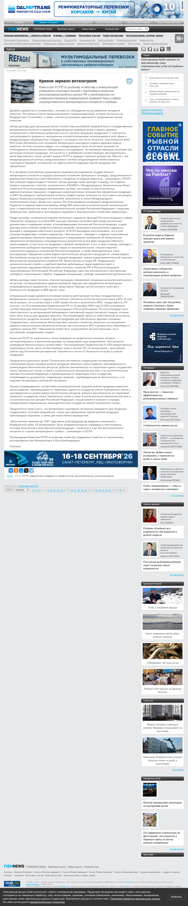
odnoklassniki (156, 49)
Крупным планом (152, 583)
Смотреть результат (151, 110)
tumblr (162, 49)
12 (58, 490)
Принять (176, 897)
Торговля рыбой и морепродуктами (22, 43)
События (148, 700)
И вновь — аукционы (64, 35)
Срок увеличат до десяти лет (164, 78)
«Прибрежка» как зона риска (162, 662)
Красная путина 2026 (88, 43)
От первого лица (152, 211)
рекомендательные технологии (47, 902)
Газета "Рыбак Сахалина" (139, 22)
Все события (178, 770)
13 (61, 490)
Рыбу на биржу (106, 40)
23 (96, 490)
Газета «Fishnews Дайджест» (78, 22)
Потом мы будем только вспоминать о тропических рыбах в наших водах (159, 455)
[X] (26, 470)
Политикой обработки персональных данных (135, 898)
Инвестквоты (89, 29)
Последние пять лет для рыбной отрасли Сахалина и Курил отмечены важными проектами (162, 305)
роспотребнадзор (84, 476)
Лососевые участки (89, 35)
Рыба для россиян (113, 35)
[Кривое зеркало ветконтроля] (22, 91)
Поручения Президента (16, 40)
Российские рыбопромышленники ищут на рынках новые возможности (162, 565)
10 (51, 490)
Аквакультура (146, 40)
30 (120, 490)
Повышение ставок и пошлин (59, 43)
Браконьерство (87, 40)
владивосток (50, 476)
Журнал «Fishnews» (48, 22)
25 (103, 490)
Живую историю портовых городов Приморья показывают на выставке (162, 728)
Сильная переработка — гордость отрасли (27, 35)
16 (71, 490)
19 (82, 490)
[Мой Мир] (21, 470)
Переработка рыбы (126, 40)
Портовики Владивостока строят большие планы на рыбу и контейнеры (162, 760)
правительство (66, 476)
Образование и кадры (113, 43)
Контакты (19, 22)
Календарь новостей (28, 486)
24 (99, 490)
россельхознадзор (104, 476)
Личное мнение (151, 504)
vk (143, 49)
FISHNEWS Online (43, 29)
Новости (10, 49)
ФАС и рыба (134, 43)
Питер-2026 (70, 40)
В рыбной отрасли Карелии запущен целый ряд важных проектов (158, 238)
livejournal (168, 49)
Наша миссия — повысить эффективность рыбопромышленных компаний (160, 395)
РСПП (25, 476)
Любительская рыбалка (155, 43)
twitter (150, 49)
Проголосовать (152, 113)
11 (54, 490)
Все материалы (177, 315)
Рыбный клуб (112, 29)
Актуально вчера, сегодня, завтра (144, 35)
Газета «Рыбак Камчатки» (169, 22)
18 (78, 490)
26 (106, 490)
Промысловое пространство (47, 40)
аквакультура (36, 476)
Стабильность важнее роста (160, 425)
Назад (9, 476)
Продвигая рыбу (151, 778)
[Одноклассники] (16, 470)
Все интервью (177, 495)
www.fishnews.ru (33, 884)
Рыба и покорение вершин (162, 607)
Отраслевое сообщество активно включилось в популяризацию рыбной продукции (162, 272)
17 (75, 490)
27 (110, 490)
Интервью (148, 368)
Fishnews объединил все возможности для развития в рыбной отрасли (160, 531)
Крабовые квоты (66, 29)
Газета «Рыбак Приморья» (108, 22)
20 (85, 490)
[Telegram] (31, 470)
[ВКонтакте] (11, 470)
